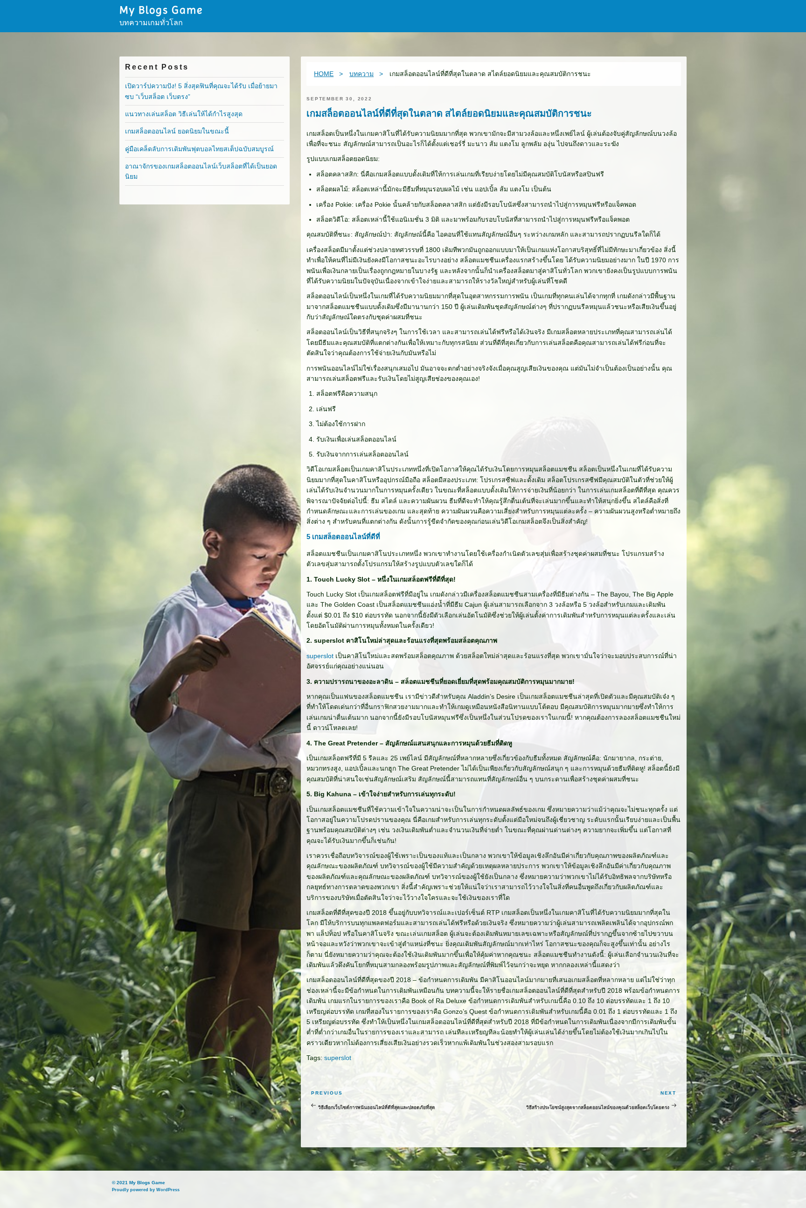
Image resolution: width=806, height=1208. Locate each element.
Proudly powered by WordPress (146, 1189)
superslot (320, 656)
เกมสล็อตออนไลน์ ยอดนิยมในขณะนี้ (177, 131)
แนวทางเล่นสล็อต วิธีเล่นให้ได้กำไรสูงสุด (184, 114)
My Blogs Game (160, 10)
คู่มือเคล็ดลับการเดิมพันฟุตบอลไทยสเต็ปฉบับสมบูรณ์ (199, 149)
